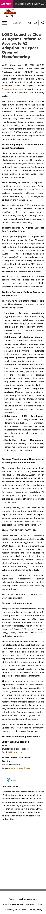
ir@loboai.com (15, 752)
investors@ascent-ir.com (19, 768)
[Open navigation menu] (4, 22)
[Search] (30, 23)
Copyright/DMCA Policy (15, 909)
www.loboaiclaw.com (13, 89)
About (11, 899)
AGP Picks (6, 4)
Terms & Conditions (34, 904)
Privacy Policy (35, 909)
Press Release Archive (27, 899)
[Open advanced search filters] (36, 23)
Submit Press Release (13, 904)
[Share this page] (42, 22)
